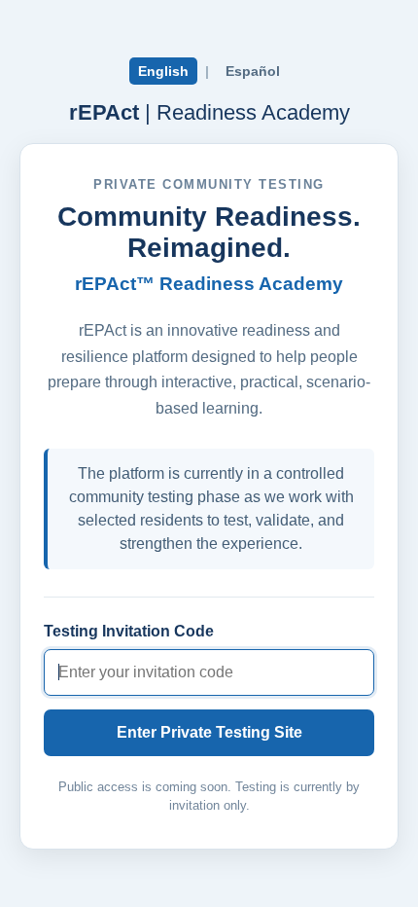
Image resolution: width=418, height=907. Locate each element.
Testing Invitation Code (129, 631)
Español (253, 71)
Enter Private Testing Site (209, 732)
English (163, 71)
